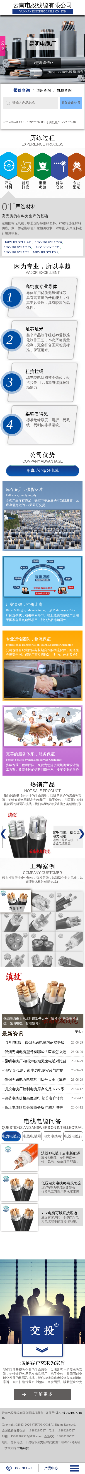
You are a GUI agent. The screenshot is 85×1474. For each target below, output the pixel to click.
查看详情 (15, 908)
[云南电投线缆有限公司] (42, 1330)
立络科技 (23, 1448)
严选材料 (8, 185)
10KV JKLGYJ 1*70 (16, 252)
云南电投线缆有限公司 (42, 5)
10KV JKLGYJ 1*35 (47, 247)
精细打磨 (25, 185)
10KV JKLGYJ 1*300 (48, 242)
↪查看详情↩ (42, 63)
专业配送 (76, 185)
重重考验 (42, 185)
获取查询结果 (70, 103)
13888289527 (22, 1468)
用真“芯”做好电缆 (43, 470)
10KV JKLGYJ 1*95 (45, 252)
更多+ (79, 1032)
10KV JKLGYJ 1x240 (18, 242)
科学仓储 (59, 185)
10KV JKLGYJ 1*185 (17, 247)
